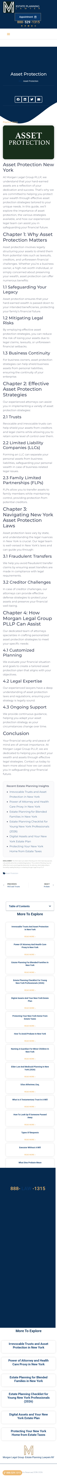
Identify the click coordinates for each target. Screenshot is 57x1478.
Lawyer (29, 8)
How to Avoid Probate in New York (30, 1034)
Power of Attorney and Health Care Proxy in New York (28, 1362)
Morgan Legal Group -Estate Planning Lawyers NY (28, 1457)
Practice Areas (10, 122)
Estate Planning (27, 6)
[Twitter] (25, 26)
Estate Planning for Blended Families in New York (29, 1379)
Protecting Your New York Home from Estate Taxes (28, 1433)
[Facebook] (21, 26)
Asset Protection (12, 873)
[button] (8, 34)
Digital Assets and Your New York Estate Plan (28, 1416)
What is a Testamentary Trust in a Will (30, 1099)
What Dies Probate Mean (30, 1162)
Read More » (30, 937)
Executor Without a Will (30, 1147)
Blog (21, 81)
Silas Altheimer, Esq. (29, 1084)
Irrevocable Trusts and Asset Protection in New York (28, 1345)
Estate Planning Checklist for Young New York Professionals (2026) (29, 826)
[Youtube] (28, 26)
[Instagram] (35, 26)
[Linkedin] (32, 26)
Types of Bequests (30, 1132)
